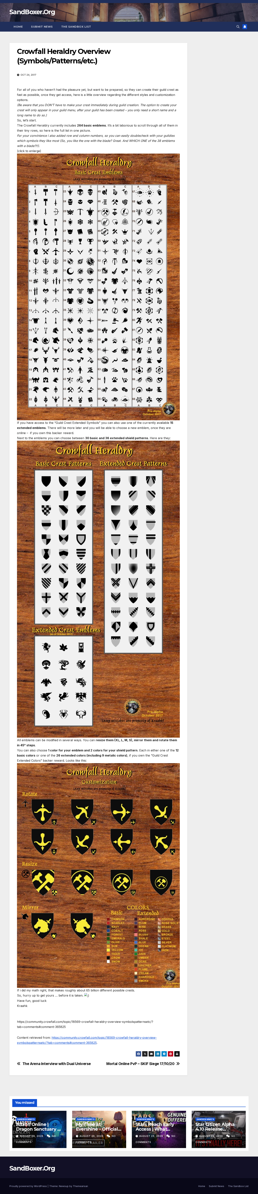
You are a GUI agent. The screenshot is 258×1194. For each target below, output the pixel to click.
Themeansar (80, 1186)
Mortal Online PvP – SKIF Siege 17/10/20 (140, 1064)
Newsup (64, 1186)
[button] (237, 27)
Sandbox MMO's (26, 1119)
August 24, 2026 (211, 1136)
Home (18, 26)
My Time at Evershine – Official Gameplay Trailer (97, 1129)
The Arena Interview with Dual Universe (56, 1064)
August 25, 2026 (151, 1136)
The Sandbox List (76, 26)
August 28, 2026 (32, 1136)
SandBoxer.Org (32, 12)
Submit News (42, 26)
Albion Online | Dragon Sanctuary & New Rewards (38, 1129)
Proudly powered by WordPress (28, 1186)
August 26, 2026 (92, 1136)
